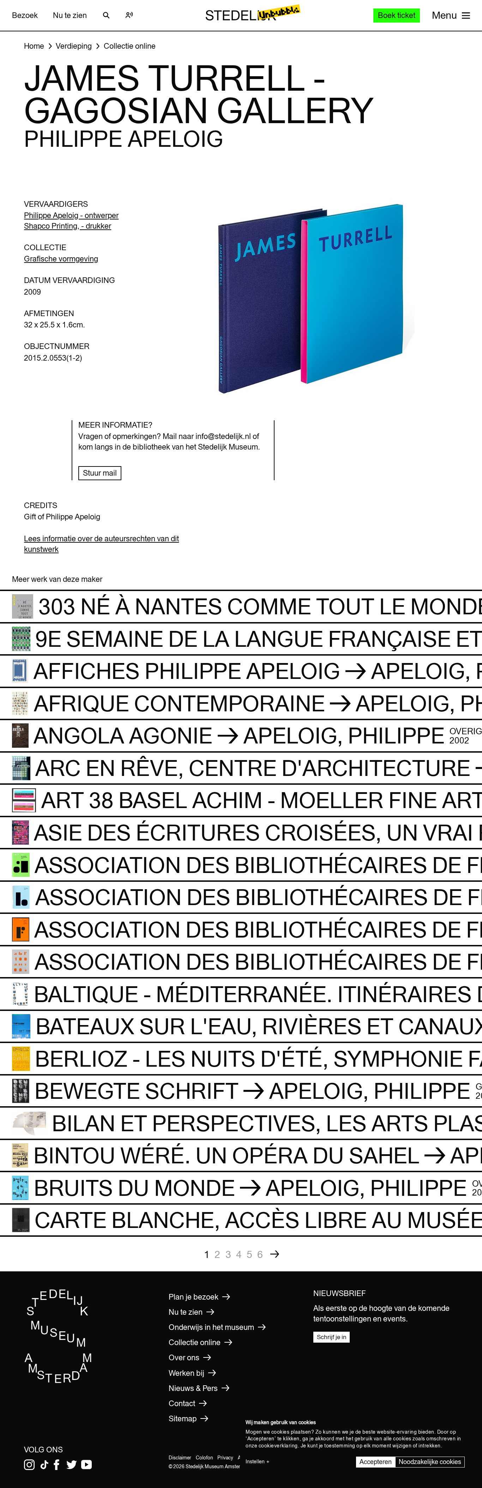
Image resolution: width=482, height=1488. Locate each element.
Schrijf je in (332, 1337)
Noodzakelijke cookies (430, 1461)
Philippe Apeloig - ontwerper (71, 215)
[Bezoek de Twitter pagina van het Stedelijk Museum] (71, 1464)
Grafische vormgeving (61, 258)
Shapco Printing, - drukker (67, 225)
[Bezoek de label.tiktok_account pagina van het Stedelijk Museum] (44, 1464)
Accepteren (376, 1461)
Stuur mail (100, 472)
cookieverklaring (278, 1445)
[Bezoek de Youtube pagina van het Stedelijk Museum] (86, 1464)
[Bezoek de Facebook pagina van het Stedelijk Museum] (56, 1464)
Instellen (255, 1461)
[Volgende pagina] (274, 1254)
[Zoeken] (106, 15)
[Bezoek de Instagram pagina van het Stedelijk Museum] (29, 1464)
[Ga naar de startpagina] (58, 1381)
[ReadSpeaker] (129, 15)
